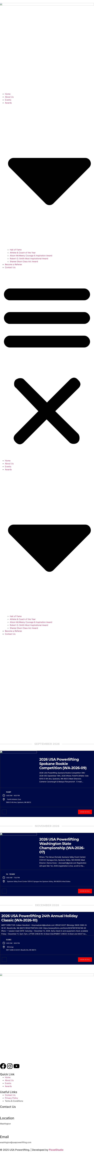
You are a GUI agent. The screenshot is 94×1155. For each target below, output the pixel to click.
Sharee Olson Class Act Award (24, 261)
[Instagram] (10, 1066)
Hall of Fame (16, 249)
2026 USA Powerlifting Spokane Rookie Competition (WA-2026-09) (63, 763)
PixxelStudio (56, 1149)
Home (7, 94)
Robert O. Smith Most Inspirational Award (29, 258)
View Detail (85, 812)
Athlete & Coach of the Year (23, 252)
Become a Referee (13, 264)
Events (8, 100)
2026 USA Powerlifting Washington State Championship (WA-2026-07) (61, 845)
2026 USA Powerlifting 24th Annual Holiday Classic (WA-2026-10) (39, 918)
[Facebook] (3, 1066)
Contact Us (10, 267)
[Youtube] (16, 1066)
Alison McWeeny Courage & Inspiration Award (31, 255)
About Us (9, 97)
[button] (47, 364)
